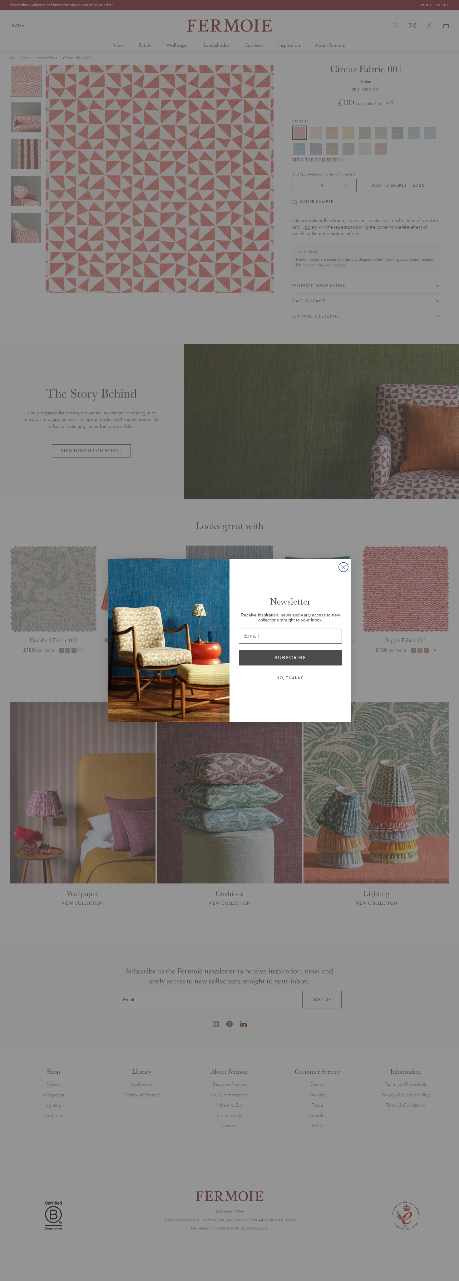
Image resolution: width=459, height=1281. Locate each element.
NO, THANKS (290, 677)
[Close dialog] (343, 567)
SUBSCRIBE (290, 657)
